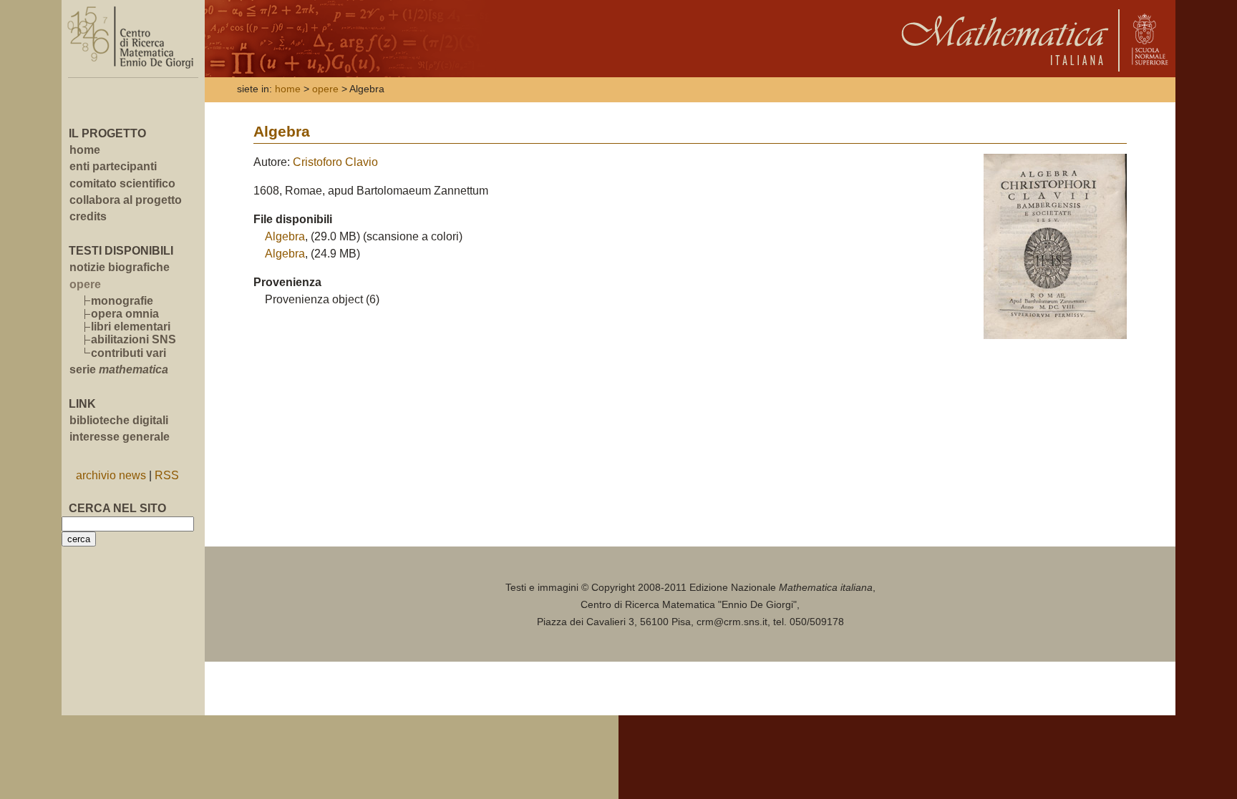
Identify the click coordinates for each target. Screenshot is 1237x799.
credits (88, 216)
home (84, 150)
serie (118, 369)
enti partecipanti (113, 166)
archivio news (111, 475)
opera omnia (125, 314)
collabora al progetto (125, 200)
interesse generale (119, 437)
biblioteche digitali (118, 420)
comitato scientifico (122, 183)
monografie (122, 301)
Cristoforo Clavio (335, 162)
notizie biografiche (119, 267)
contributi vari (128, 353)
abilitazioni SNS (133, 339)
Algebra (285, 236)
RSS (167, 475)
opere (325, 89)
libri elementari (130, 326)
